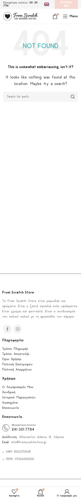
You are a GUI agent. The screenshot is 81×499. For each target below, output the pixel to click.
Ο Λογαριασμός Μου (17, 387)
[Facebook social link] (7, 329)
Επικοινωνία (10, 408)
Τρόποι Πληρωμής (15, 349)
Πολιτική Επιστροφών (17, 364)
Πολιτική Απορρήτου (17, 369)
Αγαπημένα (10, 402)
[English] (47, 4)
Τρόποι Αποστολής (15, 354)
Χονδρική (8, 392)
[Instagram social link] (17, 329)
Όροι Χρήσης (11, 359)
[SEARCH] (73, 97)
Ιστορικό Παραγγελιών (19, 397)
